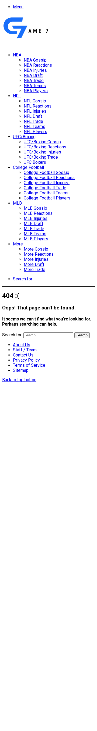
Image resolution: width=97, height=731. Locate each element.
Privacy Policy (26, 360)
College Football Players (47, 198)
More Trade (34, 269)
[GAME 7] (25, 38)
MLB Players (36, 238)
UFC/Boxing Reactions (45, 146)
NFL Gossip (35, 101)
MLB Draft (33, 223)
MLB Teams (35, 233)
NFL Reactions (37, 106)
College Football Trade (45, 187)
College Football (28, 167)
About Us (21, 344)
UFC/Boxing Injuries (42, 152)
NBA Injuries (35, 70)
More (18, 244)
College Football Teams (46, 192)
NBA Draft (33, 75)
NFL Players (35, 131)
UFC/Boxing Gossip (42, 141)
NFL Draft (33, 116)
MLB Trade (34, 228)
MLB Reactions (38, 213)
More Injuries (36, 259)
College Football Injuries (47, 182)
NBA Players (36, 90)
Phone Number (28, 671)
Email (19, 655)
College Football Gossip (46, 172)
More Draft (34, 264)
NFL (17, 95)
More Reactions (39, 254)
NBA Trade (34, 80)
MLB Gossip (35, 208)
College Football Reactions (49, 177)
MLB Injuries (35, 218)
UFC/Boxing (24, 136)
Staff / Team (25, 349)
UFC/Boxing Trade (41, 157)
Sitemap (21, 370)
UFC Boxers (35, 162)
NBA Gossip (35, 60)
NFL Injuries (35, 111)
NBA (17, 55)
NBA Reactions (38, 65)
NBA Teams (35, 85)
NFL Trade (33, 121)
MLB (17, 203)
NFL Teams (34, 126)
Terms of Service (29, 365)
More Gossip (36, 249)
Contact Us (23, 355)
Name (19, 636)
